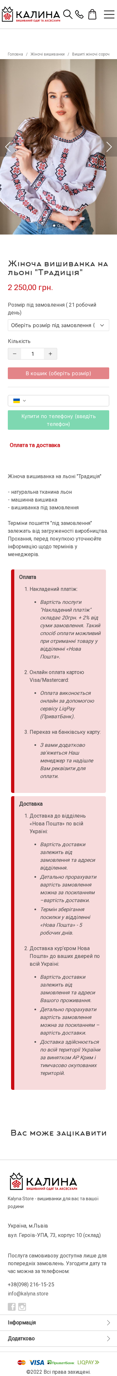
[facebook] (12, 1307)
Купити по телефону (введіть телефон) (58, 420)
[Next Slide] (109, 147)
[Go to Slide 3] (63, 225)
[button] (58, 147)
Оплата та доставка (35, 445)
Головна (15, 54)
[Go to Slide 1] (54, 225)
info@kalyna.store (28, 1294)
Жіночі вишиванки (48, 54)
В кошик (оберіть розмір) (58, 373)
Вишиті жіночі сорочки (93, 54)
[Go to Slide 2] (58, 225)
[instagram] (22, 1307)
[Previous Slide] (8, 147)
